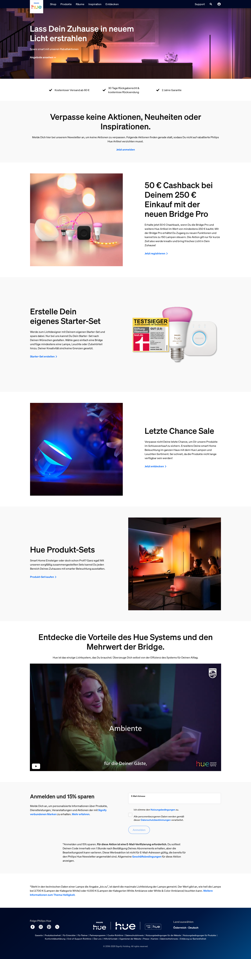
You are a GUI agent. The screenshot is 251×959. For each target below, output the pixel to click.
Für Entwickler (69, 935)
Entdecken (112, 4)
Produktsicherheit (53, 935)
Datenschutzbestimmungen (156, 819)
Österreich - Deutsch (185, 927)
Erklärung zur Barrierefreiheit (193, 938)
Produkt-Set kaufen (42, 577)
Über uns (97, 938)
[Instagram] (41, 927)
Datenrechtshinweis (169, 938)
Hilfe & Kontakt (110, 938)
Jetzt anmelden (125, 149)
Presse (146, 938)
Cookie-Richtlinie (115, 935)
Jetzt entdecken (154, 466)
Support (200, 4)
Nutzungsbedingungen (163, 809)
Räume (80, 4)
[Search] (211, 4)
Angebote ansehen (41, 57)
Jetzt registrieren (155, 253)
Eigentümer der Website (130, 938)
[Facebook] (32, 927)
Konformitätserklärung (55, 938)
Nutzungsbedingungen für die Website (163, 935)
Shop (53, 4)
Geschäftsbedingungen (146, 856)
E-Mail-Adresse (138, 796)
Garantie (39, 935)
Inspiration (94, 4)
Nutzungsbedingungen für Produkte (199, 935)
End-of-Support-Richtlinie (79, 938)
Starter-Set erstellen (42, 356)
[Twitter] (57, 927)
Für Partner (83, 935)
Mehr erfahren (80, 814)
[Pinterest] (49, 927)
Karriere (154, 938)
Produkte (66, 4)
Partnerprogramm (98, 935)
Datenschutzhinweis (134, 935)
